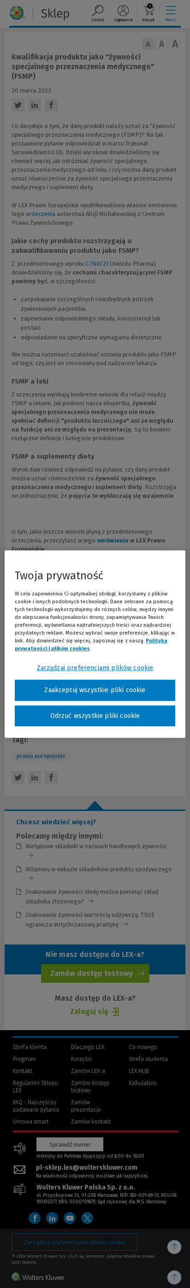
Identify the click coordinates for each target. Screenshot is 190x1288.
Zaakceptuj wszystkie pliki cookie (94, 690)
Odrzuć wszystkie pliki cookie (95, 716)
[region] (95, 644)
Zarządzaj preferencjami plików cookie (95, 668)
